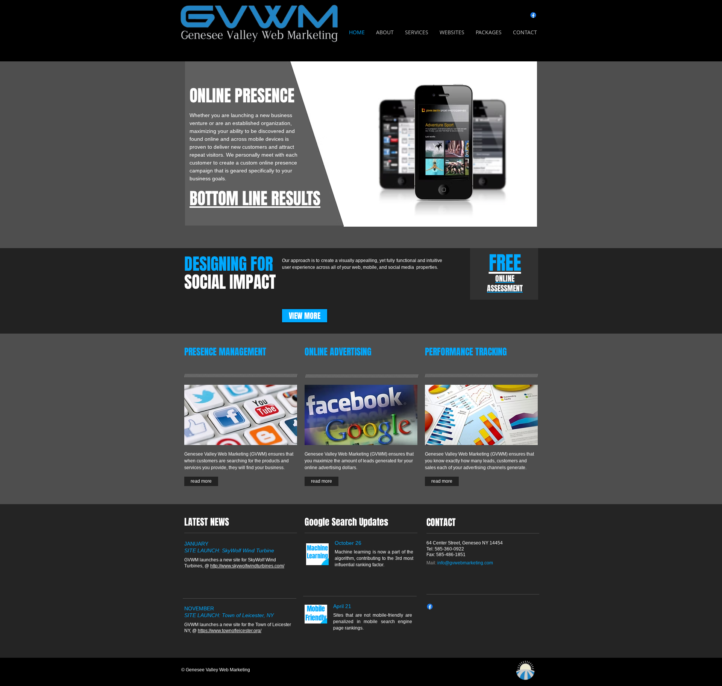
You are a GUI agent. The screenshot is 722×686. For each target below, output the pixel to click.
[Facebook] (533, 15)
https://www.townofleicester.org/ (229, 630)
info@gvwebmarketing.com (465, 563)
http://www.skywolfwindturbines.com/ (247, 566)
